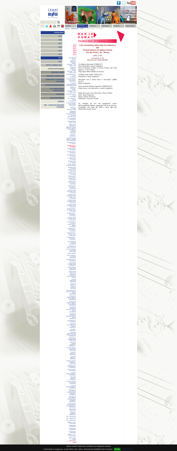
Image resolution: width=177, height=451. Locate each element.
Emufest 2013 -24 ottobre (72, 162)
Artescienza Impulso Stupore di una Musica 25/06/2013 (71, 303)
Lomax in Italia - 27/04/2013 (71, 370)
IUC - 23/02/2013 (71, 420)
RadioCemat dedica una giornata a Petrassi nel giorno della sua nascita (71, 274)
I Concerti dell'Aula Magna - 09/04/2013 (71, 387)
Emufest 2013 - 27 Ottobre (71, 143)
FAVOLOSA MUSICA (57, 98)
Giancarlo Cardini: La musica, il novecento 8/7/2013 (73, 286)
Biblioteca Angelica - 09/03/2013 (72, 413)
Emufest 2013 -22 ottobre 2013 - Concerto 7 (71, 201)
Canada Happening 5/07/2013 (73, 280)
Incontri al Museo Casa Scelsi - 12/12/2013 (71, 80)
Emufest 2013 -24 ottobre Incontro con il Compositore (72, 169)
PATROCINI (60, 94)
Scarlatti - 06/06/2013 (72, 330)
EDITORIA (105, 26)
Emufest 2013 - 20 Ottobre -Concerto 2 (71, 230)
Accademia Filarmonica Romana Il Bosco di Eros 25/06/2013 (71, 309)
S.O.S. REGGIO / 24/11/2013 (71, 119)
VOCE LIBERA (72, 253)
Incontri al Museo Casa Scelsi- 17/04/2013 (71, 382)
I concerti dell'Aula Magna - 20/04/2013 (71, 374)
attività (67, 29)
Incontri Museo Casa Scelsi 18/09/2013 (72, 268)
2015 (60, 50)
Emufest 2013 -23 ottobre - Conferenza (72, 187)
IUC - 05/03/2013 (71, 416)
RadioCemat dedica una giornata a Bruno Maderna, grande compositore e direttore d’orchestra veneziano (71, 129)
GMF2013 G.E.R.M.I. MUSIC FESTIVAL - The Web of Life (71, 63)
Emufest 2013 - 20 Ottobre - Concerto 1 (71, 238)
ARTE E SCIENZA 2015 (54, 65)
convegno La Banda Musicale (71, 246)
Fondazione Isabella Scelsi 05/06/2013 (72, 339)
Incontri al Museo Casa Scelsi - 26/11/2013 (71, 104)
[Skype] (46, 26)
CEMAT (68, 26)
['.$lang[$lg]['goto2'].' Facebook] (119, 3)
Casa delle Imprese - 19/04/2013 (72, 378)
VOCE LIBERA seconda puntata (71, 165)
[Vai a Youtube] (131, 3)
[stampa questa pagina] (58, 26)
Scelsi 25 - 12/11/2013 (72, 135)
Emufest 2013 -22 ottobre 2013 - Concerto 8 (71, 191)
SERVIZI (93, 26)
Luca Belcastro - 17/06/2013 (71, 321)
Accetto (117, 449)
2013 (82, 29)
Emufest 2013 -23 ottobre (72, 173)
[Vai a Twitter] (123, 3)
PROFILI (117, 26)
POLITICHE (130, 26)
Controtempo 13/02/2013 (72, 429)
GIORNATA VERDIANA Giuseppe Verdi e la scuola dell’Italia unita (71, 114)
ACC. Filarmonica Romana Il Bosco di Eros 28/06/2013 (71, 292)
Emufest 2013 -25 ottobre (72, 158)
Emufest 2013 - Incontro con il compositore (71, 234)
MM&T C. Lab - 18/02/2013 (72, 423)
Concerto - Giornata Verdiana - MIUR (71, 108)
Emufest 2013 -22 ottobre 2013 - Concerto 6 (71, 205)
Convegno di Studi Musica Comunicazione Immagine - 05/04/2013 (71, 392)
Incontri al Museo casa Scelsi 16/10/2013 (71, 250)
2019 (60, 36)
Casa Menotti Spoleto (72, 58)
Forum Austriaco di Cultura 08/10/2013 (71, 256)
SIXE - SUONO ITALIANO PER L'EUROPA (54, 106)
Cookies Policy (127, 449)
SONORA (61, 101)
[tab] (77, 45)
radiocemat (75, 29)
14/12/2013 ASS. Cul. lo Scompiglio (71, 75)
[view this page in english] (62, 26)
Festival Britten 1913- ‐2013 (72, 122)
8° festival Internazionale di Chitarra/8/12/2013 (71, 84)
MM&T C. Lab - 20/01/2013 (72, 435)
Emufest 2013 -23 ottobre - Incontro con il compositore (72, 177)
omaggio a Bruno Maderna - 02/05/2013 (71, 362)
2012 (60, 61)
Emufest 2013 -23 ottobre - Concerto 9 (72, 183)
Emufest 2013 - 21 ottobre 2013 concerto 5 (71, 210)
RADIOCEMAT (59, 32)
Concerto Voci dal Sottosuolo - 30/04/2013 (71, 366)
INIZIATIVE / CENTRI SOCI (55, 76)
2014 (60, 54)
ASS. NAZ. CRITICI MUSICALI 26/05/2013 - (72, 344)
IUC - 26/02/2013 (71, 418)
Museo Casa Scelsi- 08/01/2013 (72, 439)
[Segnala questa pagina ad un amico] (50, 26)
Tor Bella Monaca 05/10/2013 (71, 260)
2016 (60, 47)
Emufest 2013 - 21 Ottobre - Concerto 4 (71, 214)
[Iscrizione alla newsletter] (54, 26)
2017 (60, 43)
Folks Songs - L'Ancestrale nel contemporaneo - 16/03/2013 (71, 405)
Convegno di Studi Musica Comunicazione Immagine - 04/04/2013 (71, 399)
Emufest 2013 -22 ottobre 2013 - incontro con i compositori (71, 196)
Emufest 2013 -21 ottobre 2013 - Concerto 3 (71, 219)
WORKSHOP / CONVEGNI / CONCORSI (55, 80)
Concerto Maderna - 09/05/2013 (72, 353)
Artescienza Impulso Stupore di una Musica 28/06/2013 (71, 297)
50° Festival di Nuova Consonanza (72, 100)
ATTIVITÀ (81, 26)
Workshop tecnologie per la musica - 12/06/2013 (71, 325)
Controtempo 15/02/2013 (72, 426)
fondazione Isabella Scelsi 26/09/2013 (72, 264)
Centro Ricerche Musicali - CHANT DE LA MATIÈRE (71, 139)
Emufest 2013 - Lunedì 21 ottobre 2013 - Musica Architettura (71, 224)
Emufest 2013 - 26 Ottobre (71, 149)
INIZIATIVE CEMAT (57, 72)
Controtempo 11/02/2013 (72, 432)
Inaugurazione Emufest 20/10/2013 (72, 243)
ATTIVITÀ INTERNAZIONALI (54, 85)
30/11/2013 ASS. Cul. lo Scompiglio (71, 95)
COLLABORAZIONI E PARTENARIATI (57, 89)
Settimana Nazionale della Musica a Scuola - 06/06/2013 (71, 334)
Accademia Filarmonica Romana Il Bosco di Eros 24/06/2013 (71, 316)
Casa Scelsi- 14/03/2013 (72, 409)
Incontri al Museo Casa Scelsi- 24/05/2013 (71, 349)
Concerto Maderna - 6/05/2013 (73, 357)
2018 (60, 40)
